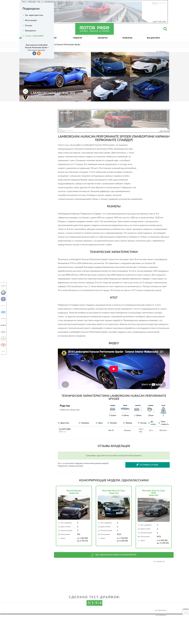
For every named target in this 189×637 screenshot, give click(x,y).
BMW (2, 292)
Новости (77, 38)
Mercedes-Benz (2, 338)
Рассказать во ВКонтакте (34, 53)
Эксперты (102, 38)
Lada (2, 332)
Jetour (2, 318)
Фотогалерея (31, 20)
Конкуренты (30, 31)
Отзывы (28, 26)
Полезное (127, 38)
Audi (2, 286)
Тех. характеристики (34, 15)
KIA (2, 325)
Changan (2, 299)
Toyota (2, 345)
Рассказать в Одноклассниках (39, 53)
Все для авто (153, 38)
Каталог (52, 38)
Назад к (34, 36)
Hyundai (2, 312)
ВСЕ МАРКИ (3, 350)
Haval (2, 305)
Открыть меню (20, 40)
